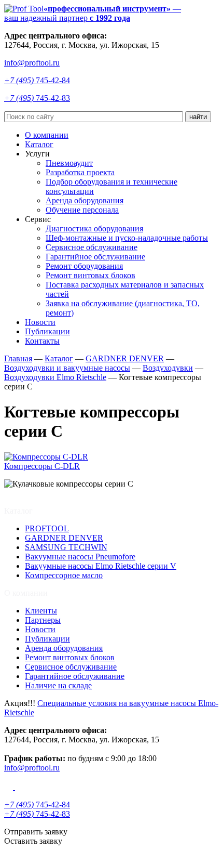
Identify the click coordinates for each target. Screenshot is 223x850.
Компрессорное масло (64, 575)
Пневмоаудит (69, 163)
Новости (40, 322)
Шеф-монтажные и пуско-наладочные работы (127, 237)
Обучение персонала (82, 209)
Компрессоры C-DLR (42, 466)
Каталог (39, 144)
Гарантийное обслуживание (95, 256)
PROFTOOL (47, 528)
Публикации (47, 331)
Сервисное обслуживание (91, 247)
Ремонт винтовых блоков (90, 275)
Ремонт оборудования (84, 265)
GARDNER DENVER (64, 537)
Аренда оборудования (84, 200)
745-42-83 (37, 98)
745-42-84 (37, 80)
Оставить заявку (33, 840)
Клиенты (41, 610)
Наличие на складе (58, 685)
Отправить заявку (35, 831)
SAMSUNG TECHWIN (66, 547)
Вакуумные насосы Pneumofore (80, 556)
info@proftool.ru (32, 62)
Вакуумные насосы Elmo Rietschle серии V (100, 565)
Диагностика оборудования (94, 228)
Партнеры (43, 620)
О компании (46, 134)
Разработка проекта (80, 172)
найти (198, 117)
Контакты (42, 340)
